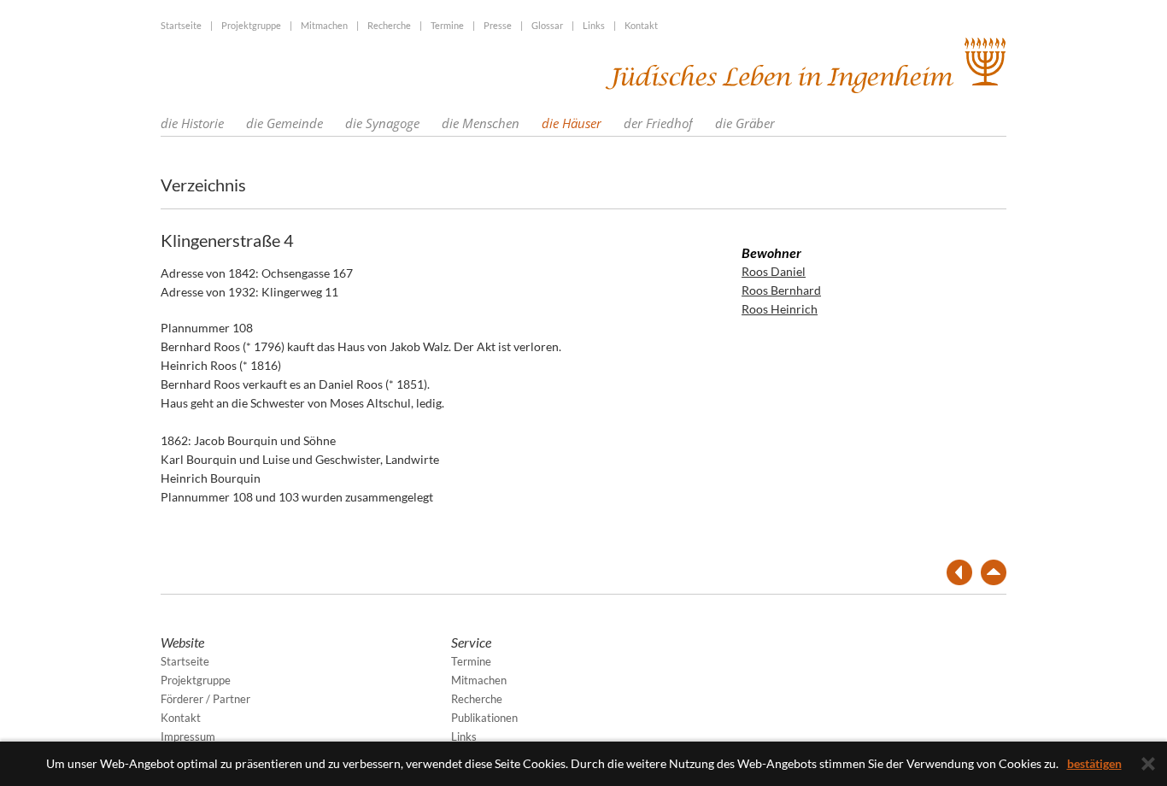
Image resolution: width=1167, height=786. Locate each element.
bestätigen (1094, 763)
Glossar (547, 25)
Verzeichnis (203, 184)
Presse (498, 25)
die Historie (192, 123)
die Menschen (480, 123)
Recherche (389, 25)
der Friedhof (658, 123)
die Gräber (745, 123)
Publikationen (484, 717)
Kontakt (641, 25)
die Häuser (571, 123)
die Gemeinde (284, 123)
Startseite (181, 25)
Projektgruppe (251, 25)
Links (594, 25)
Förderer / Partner (205, 699)
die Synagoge (382, 123)
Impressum (188, 736)
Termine (447, 25)
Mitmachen (324, 25)
